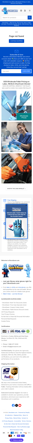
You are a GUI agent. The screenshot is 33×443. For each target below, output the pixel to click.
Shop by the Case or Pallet (15, 188)
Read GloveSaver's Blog (16, 429)
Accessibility (17, 421)
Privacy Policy (8, 418)
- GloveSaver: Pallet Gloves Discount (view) (14, 309)
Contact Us (25, 418)
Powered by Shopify (24, 412)
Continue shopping (16, 41)
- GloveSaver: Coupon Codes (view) (12, 307)
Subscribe (26, 71)
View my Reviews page (23, 426)
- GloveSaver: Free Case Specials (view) (13, 305)
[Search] (30, 17)
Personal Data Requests (8, 319)
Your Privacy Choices (8, 314)
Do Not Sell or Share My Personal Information (15, 316)
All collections (9, 415)
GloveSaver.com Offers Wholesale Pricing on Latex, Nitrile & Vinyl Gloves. (16, 2)
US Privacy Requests (7, 312)
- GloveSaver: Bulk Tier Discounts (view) (14, 302)
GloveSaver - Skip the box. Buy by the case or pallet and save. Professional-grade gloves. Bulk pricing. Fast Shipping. (16, 24)
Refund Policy (17, 418)
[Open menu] (30, 10)
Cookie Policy (5, 321)
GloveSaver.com (12, 412)
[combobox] (16, 17)
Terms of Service (26, 421)
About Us (25, 415)
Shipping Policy (18, 415)
